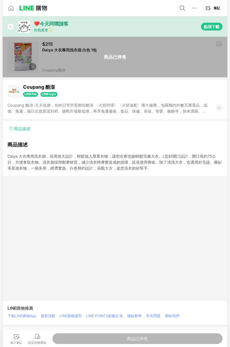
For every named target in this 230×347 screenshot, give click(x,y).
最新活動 (48, 316)
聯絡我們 (172, 316)
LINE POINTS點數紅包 (104, 316)
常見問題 (153, 316)
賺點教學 (134, 316)
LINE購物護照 (71, 316)
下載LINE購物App (21, 316)
